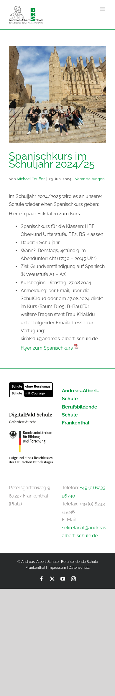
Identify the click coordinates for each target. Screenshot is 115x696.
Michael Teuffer (31, 178)
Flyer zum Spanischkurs (47, 348)
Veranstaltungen (90, 178)
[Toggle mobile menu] (103, 9)
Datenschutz (79, 568)
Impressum (57, 568)
